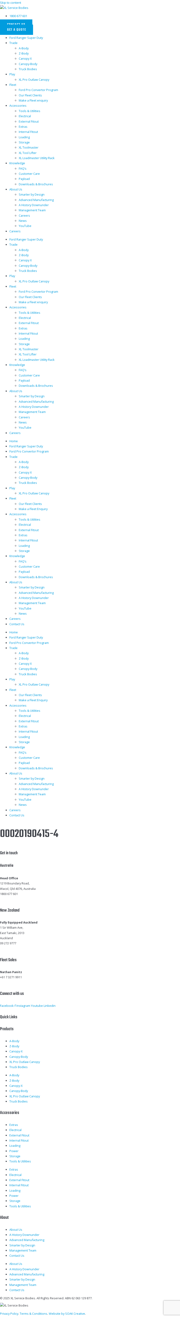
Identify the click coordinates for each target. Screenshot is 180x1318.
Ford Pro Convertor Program (38, 90)
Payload (24, 179)
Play (12, 74)
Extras (23, 126)
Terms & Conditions (33, 1313)
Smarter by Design (32, 194)
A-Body (24, 48)
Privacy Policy (9, 1313)
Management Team (32, 210)
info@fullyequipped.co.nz (18, 948)
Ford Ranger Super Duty (26, 38)
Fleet (12, 85)
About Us (15, 189)
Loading (24, 137)
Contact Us (16, 624)
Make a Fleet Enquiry (33, 509)
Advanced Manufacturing (36, 200)
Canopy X (25, 58)
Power (14, 1151)
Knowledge (17, 163)
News (23, 221)
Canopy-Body (28, 64)
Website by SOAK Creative (67, 1313)
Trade (13, 43)
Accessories (17, 105)
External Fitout (29, 121)
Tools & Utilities (29, 111)
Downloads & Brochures (36, 184)
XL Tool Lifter (28, 153)
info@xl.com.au (11, 899)
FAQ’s (22, 168)
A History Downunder (34, 205)
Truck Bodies (28, 69)
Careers (24, 215)
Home (13, 441)
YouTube (25, 226)
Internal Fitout (28, 132)
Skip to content (10, 2)
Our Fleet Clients (30, 95)
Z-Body (24, 53)
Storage (24, 142)
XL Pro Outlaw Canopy (34, 79)
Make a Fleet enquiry (33, 100)
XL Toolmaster (28, 147)
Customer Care (29, 174)
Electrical (25, 116)
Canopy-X (15, 1051)
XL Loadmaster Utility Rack (37, 158)
